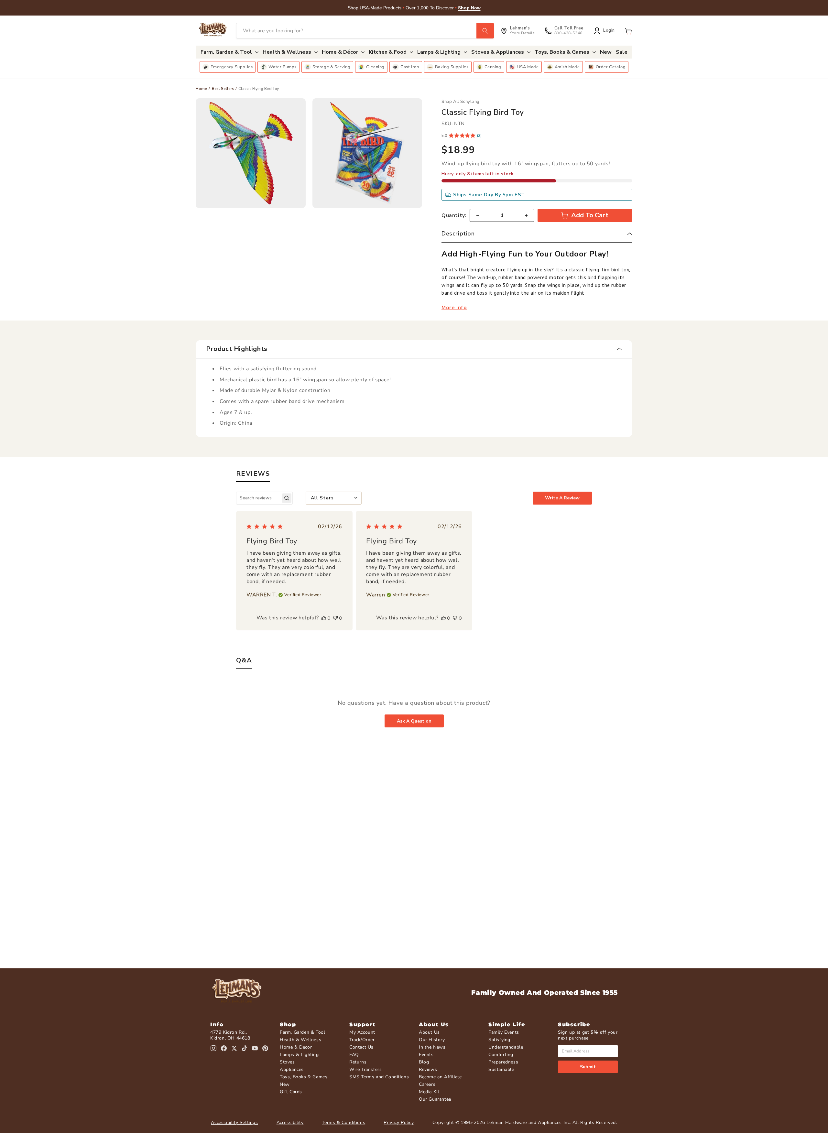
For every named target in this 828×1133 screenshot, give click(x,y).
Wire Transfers (365, 1069)
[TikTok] (244, 1048)
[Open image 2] (367, 153)
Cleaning (375, 67)
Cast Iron (409, 67)
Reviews (428, 1069)
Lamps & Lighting (299, 1054)
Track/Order (362, 1040)
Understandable (505, 1047)
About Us (429, 1032)
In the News (432, 1047)
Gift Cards (291, 1092)
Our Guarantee (435, 1099)
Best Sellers (223, 88)
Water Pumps (282, 67)
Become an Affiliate (440, 1077)
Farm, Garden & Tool (302, 1032)
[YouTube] (255, 1048)
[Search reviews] (286, 498)
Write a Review (562, 498)
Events (426, 1054)
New (285, 1084)
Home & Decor (296, 1047)
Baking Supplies (452, 67)
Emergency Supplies (232, 67)
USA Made (528, 67)
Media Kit (429, 1092)
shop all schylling (460, 101)
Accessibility (290, 1122)
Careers (427, 1084)
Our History (432, 1040)
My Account (362, 1032)
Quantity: (453, 215)
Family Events (503, 1032)
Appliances (292, 1069)
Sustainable (501, 1069)
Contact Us (361, 1047)
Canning (493, 67)
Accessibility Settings (234, 1122)
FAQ (354, 1054)
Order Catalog (611, 67)
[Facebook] (224, 1048)
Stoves (287, 1062)
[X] (234, 1048)
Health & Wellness (300, 1040)
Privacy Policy (399, 1122)
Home (201, 88)
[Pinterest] (265, 1048)
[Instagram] (213, 1048)
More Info (454, 307)
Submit (588, 1067)
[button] (628, 31)
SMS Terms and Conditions (379, 1077)
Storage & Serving (331, 67)
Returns (357, 1062)
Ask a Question (414, 721)
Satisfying (499, 1040)
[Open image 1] (251, 153)
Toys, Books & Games (303, 1077)
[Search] (485, 30)
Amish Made (567, 67)
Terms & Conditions (343, 1122)
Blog (424, 1062)
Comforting (500, 1054)
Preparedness (503, 1062)
